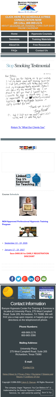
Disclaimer (36, 374)
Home (14, 34)
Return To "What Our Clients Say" (28, 127)
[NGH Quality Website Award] (26, 298)
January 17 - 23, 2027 (15, 250)
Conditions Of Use (32, 377)
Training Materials (41, 39)
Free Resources (41, 45)
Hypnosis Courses (41, 34)
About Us (14, 45)
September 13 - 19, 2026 (16, 243)
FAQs (14, 50)
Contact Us (42, 50)
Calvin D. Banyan (28, 382)
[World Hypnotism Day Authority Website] (46, 298)
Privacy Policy (24, 374)
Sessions (14, 39)
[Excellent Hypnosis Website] (8, 298)
